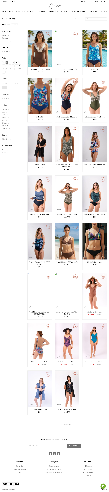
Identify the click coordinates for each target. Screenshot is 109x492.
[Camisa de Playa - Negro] (67, 388)
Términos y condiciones (54, 472)
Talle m (14, 25)
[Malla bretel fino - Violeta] (67, 341)
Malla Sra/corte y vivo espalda (39, 69)
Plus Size (103, 11)
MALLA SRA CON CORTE (67, 69)
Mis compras (88, 469)
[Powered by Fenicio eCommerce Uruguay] (103, 489)
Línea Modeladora (79, 11)
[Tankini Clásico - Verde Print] (67, 193)
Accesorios (65, 11)
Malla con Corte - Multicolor (94, 165)
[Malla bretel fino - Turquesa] (94, 341)
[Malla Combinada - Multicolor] (67, 96)
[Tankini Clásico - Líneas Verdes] (94, 193)
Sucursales (19, 466)
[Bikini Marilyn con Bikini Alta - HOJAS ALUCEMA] (39, 291)
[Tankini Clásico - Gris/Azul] (39, 193)
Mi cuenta (88, 466)
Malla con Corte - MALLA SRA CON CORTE (67, 166)
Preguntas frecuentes (54, 469)
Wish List (88, 475)
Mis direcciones (88, 472)
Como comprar (54, 466)
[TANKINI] (94, 48)
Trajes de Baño (53, 11)
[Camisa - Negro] (39, 144)
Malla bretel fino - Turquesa (94, 362)
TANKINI (94, 69)
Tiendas (4, 1)
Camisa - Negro (39, 165)
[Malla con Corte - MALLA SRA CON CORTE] (67, 144)
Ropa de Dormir (28, 11)
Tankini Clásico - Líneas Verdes (94, 214)
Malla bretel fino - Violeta (67, 362)
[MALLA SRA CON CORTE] (67, 48)
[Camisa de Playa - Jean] (39, 388)
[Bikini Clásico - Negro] (94, 241)
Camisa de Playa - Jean (39, 410)
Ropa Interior (8, 11)
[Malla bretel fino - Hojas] (39, 341)
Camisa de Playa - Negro (67, 410)
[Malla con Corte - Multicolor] (94, 144)
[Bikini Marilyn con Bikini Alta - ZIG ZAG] (67, 291)
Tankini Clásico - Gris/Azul (39, 214)
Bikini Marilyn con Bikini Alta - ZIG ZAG (67, 313)
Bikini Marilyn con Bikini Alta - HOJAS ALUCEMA (40, 313)
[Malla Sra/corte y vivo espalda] (39, 48)
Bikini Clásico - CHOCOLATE (67, 262)
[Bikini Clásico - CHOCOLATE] (67, 241)
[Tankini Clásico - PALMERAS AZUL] (39, 241)
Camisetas (41, 11)
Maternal (94, 11)
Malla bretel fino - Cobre (94, 312)
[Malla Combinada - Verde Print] (94, 96)
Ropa (18, 11)
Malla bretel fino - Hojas (39, 362)
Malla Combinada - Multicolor (67, 117)
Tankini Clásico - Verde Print (67, 214)
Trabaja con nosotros (19, 469)
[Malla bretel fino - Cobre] (94, 291)
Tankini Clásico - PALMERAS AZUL (39, 263)
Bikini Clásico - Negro (94, 262)
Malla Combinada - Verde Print (94, 117)
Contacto (12, 1)
